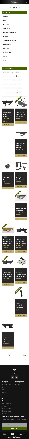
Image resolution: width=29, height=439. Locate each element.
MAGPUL (4, 405)
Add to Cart (21, 155)
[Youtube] (16, 377)
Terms (3, 391)
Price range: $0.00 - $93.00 (11, 72)
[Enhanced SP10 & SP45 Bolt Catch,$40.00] (21, 230)
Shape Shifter (7, 52)
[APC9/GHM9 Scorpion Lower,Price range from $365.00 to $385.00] (21, 197)
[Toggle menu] (4, 2)
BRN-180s (6, 24)
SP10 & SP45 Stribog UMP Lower (7, 276)
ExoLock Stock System (10, 32)
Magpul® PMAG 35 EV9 (19, 307)
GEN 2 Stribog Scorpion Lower (6, 117)
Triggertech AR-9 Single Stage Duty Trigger (21, 277)
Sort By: (9, 92)
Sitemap (4, 392)
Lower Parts (7, 44)
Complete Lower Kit (20, 179)
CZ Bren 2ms (7, 28)
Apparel (5, 16)
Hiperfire (4, 406)
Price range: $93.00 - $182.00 (12, 76)
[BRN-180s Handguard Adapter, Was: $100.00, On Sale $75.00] (8, 166)
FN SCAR (6, 36)
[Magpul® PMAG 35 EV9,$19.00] (21, 293)
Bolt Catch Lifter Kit (20, 115)
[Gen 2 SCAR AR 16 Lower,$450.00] (8, 230)
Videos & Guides (6, 384)
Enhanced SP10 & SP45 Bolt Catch (21, 243)
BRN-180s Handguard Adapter (7, 180)
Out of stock (21, 122)
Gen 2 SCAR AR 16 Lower (7, 242)
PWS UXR (6, 48)
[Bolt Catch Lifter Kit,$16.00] (21, 102)
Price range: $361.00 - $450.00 (12, 88)
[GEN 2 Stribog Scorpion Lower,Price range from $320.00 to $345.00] (8, 102)
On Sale (17, 384)
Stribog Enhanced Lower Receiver (6, 341)
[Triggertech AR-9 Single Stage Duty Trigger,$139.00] (21, 262)
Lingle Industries (6, 403)
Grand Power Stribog (9, 40)
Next (24, 355)
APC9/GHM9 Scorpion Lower (21, 210)
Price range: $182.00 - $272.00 (12, 80)
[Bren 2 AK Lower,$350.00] (21, 133)
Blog (3, 387)
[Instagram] (12, 377)
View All (4, 413)
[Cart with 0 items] (24, 1)
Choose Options (7, 124)
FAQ (3, 389)
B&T (4, 20)
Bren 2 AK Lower (20, 146)
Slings (5, 56)
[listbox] (19, 93)
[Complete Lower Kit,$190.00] (21, 166)
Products (18, 386)
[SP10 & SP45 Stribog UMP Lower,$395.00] (8, 262)
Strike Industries (6, 411)
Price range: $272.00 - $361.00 (12, 84)
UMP (4, 60)
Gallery (4, 386)
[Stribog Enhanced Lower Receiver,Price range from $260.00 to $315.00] (8, 326)
